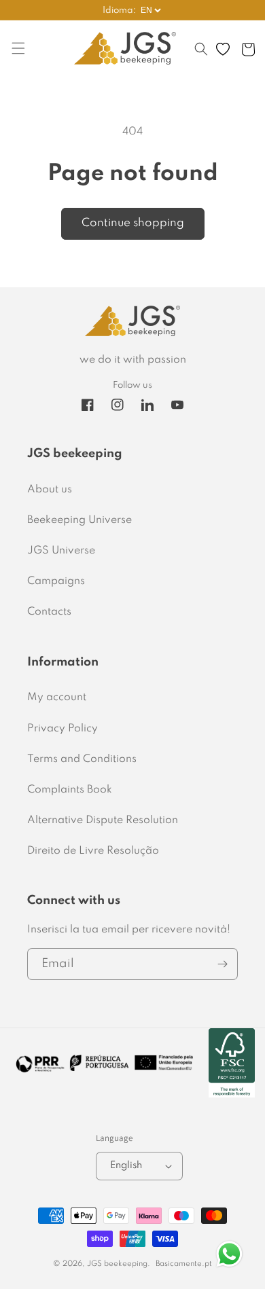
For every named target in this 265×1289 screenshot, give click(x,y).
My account (56, 697)
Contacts (49, 611)
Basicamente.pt (184, 1264)
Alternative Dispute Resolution (102, 820)
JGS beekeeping (117, 1264)
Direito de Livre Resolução (93, 851)
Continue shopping (133, 223)
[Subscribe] (222, 964)
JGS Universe (61, 550)
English (126, 1165)
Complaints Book (69, 789)
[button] (201, 56)
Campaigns (56, 581)
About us (49, 489)
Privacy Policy (62, 728)
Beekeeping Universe (79, 520)
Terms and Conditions (82, 759)
